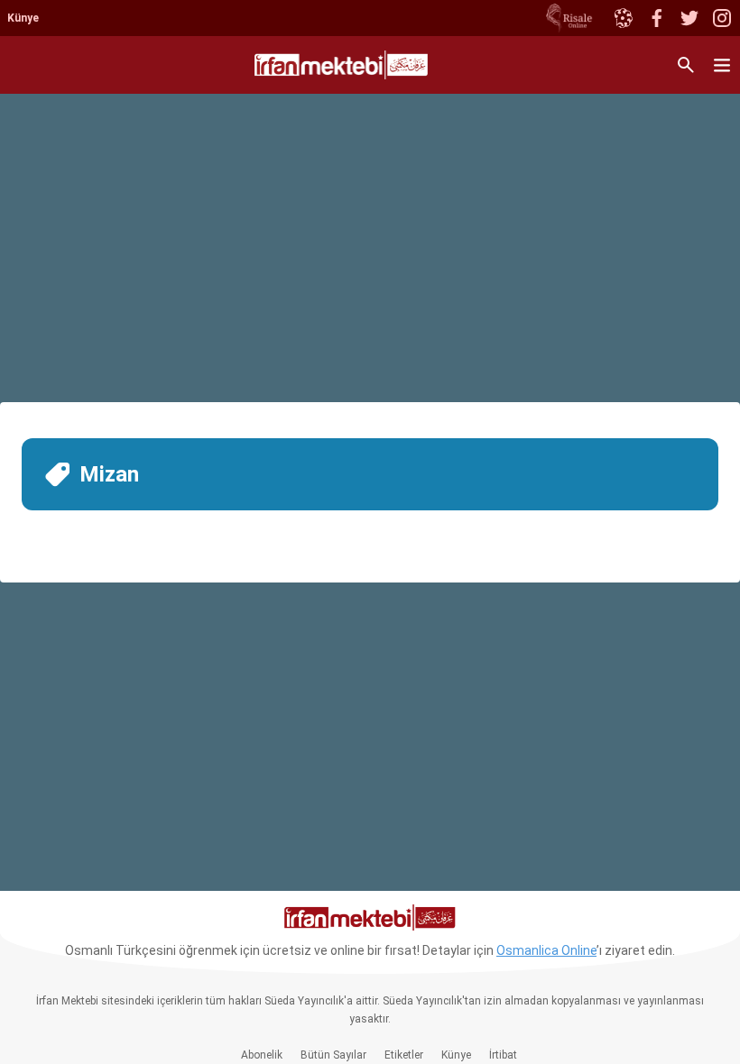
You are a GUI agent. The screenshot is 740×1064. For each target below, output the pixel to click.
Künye (23, 18)
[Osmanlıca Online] (622, 18)
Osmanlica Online (546, 950)
